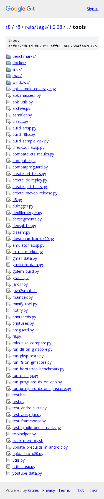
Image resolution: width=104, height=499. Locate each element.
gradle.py (20, 277)
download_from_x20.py (33, 238)
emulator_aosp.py (28, 245)
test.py (18, 401)
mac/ (17, 75)
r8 (8, 27)
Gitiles (33, 490)
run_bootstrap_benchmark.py (38, 368)
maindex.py (22, 297)
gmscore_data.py (27, 264)
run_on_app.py (25, 375)
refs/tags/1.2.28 (43, 27)
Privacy (48, 490)
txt (80, 490)
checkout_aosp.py (28, 147)
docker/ (19, 62)
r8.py (16, 336)
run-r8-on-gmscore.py (32, 362)
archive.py (21, 108)
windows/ (21, 82)
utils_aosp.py (23, 466)
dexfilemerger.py (27, 212)
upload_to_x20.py (27, 453)
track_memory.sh (27, 440)
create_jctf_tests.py (29, 186)
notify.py (20, 310)
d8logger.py (22, 206)
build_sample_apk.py (30, 141)
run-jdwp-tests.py (28, 355)
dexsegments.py (27, 219)
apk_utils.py (22, 102)
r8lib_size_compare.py (31, 342)
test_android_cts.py (29, 407)
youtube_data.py (27, 473)
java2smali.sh (24, 290)
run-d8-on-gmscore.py (32, 349)
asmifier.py (22, 115)
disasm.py (21, 232)
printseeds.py (24, 316)
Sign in (92, 8)
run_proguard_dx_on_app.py (37, 381)
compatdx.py (23, 160)
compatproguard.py (30, 167)
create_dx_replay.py (29, 180)
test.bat (19, 394)
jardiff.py (20, 284)
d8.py (17, 199)
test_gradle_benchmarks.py (36, 427)
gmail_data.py (24, 258)
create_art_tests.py (29, 173)
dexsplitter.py (24, 225)
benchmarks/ (24, 56)
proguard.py (23, 329)
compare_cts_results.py (33, 154)
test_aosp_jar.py (26, 414)
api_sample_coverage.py (34, 88)
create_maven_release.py (34, 193)
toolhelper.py (24, 433)
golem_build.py (25, 271)
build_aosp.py (24, 128)
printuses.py (23, 323)
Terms (64, 490)
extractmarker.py (27, 251)
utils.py (18, 460)
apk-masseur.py (26, 95)
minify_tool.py (24, 303)
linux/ (17, 69)
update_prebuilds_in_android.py (40, 447)
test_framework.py (29, 420)
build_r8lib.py (23, 134)
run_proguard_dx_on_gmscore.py (41, 388)
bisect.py (20, 121)
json (94, 490)
